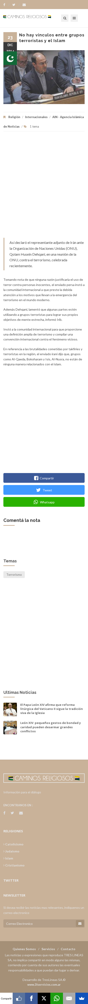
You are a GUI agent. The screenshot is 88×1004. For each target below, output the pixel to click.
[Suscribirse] (80, 923)
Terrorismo (14, 574)
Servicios (48, 949)
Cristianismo (15, 865)
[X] (44, 998)
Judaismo (12, 851)
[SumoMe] (81, 998)
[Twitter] (16, 4)
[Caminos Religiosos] (32, 18)
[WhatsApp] (56, 998)
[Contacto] (24, 4)
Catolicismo (14, 844)
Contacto (68, 949)
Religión (14, 117)
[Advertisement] (44, 187)
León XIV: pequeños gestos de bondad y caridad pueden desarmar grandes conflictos (50, 727)
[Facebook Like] (19, 998)
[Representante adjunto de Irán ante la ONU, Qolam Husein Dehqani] (44, 77)
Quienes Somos (24, 949)
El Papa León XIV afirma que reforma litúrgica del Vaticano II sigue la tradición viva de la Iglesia (51, 709)
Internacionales (36, 117)
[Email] (69, 998)
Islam (9, 858)
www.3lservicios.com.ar (44, 984)
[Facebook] (6, 4)
